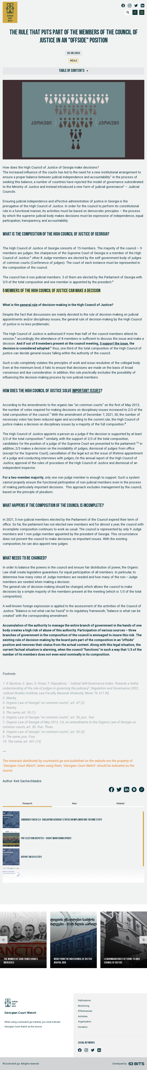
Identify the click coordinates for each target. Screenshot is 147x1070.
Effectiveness (85, 1011)
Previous (4, 940)
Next (143, 940)
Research (27, 803)
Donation (82, 1027)
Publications (84, 1000)
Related (120, 803)
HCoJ (73, 60)
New (74, 803)
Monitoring (83, 1005)
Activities (82, 1016)
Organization (84, 1021)
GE (135, 12)
